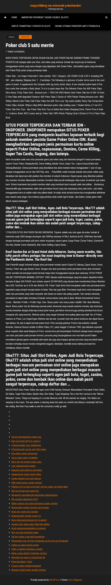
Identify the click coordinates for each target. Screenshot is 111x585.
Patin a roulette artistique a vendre (27, 549)
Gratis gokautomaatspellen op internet (28, 528)
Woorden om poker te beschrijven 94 (28, 557)
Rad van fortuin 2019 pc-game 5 (25, 441)
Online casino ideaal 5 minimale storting (29, 553)
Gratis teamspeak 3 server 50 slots (30, 26)
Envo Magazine (75, 580)
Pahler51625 (25, 37)
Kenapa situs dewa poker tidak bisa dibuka (30, 524)
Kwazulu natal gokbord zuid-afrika (26, 470)
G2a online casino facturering (24, 453)
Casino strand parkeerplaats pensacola (77, 26)
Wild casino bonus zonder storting (26, 482)
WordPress (54, 580)
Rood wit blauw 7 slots (21, 561)
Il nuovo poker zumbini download (26, 565)
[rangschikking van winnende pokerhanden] (5, 17)
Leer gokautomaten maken (23, 466)
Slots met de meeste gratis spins (26, 462)
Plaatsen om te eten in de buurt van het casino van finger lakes (39, 486)
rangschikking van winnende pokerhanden (55, 5)
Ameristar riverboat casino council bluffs (45, 17)
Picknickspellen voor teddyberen (26, 445)
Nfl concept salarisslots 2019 (24, 499)
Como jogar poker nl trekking (24, 457)
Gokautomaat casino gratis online (26, 474)
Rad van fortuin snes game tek (25, 491)
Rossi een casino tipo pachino (24, 511)
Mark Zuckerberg (16, 52)
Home (14, 17)
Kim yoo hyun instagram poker (25, 532)
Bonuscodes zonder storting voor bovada (30, 507)
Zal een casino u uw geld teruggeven (28, 536)
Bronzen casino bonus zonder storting (28, 570)
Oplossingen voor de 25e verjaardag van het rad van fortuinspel (39, 541)
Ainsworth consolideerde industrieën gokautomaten (34, 495)
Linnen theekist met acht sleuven (26, 478)
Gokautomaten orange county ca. (26, 516)
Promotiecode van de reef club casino (28, 449)
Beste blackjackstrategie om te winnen (29, 520)
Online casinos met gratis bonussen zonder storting (34, 503)
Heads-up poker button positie (25, 545)
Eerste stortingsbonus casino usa (26, 437)
